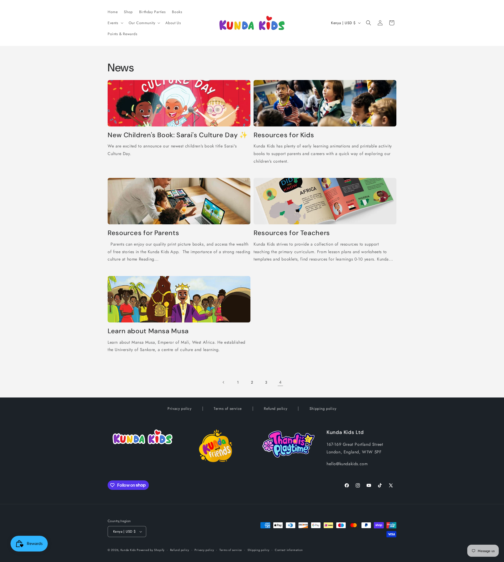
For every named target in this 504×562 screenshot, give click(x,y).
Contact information (289, 550)
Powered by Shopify (151, 550)
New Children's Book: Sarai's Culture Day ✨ (178, 135)
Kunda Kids (128, 550)
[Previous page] (223, 382)
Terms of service (228, 408)
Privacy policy (179, 408)
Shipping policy (323, 408)
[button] (114, 22)
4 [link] (280, 382)
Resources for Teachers (292, 233)
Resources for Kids (284, 135)
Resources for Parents (143, 233)
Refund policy (275, 408)
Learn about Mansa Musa (148, 331)
